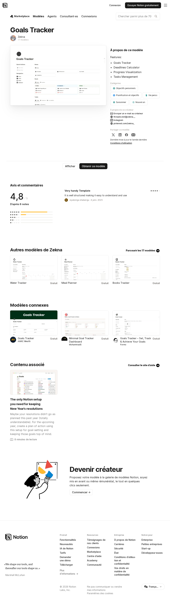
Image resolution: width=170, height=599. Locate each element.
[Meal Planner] (85, 267)
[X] (113, 135)
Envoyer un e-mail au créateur (128, 113)
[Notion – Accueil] (5, 5)
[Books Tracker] (136, 267)
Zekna (21, 36)
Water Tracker (18, 282)
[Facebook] (126, 135)
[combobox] (138, 16)
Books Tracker (121, 282)
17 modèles (23, 40)
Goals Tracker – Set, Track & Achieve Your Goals (135, 340)
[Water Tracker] (33, 267)
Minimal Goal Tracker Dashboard (81, 340)
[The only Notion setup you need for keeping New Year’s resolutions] (33, 382)
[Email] (133, 135)
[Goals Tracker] (33, 322)
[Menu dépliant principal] (165, 5)
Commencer (81, 492)
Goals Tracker (26, 338)
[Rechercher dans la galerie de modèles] (156, 16)
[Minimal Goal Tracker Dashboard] (85, 322)
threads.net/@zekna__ (124, 117)
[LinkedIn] (120, 135)
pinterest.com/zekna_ (124, 123)
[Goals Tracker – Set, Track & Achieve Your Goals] (136, 322)
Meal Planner (69, 282)
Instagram (118, 120)
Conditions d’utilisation (121, 143)
